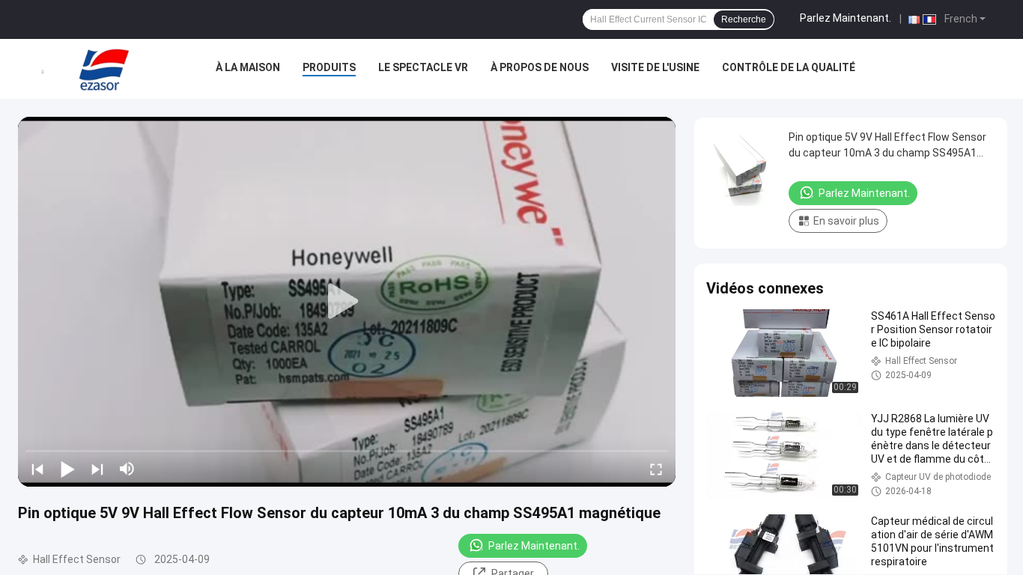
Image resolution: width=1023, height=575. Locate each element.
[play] (346, 301)
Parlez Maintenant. (845, 18)
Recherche (743, 19)
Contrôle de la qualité (788, 67)
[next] (97, 468)
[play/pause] (67, 468)
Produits (329, 67)
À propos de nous (540, 67)
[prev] (37, 468)
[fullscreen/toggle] (656, 468)
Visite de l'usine (655, 67)
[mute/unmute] (127, 468)
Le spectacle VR (423, 67)
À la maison (248, 67)
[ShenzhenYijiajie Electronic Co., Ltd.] (104, 68)
